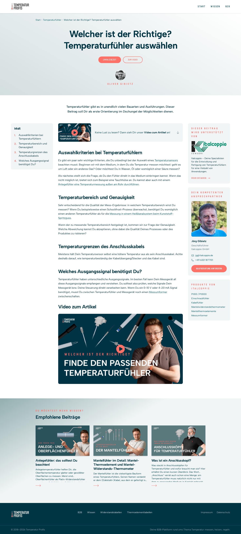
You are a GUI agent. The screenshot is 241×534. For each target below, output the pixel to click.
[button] (120, 349)
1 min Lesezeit (109, 59)
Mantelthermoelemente (203, 311)
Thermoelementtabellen (139, 512)
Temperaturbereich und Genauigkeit (33, 145)
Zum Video (133, 59)
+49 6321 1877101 (204, 260)
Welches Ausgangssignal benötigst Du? (34, 162)
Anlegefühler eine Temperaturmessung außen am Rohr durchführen (98, 184)
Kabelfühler (197, 302)
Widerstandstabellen (111, 512)
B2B (227, 6)
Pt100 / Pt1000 (199, 294)
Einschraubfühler (200, 298)
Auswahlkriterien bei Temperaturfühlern (31, 137)
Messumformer (158, 292)
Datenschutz (223, 512)
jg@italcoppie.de (204, 255)
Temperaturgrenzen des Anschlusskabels (33, 154)
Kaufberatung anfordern (209, 268)
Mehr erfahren (198, 178)
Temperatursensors (166, 160)
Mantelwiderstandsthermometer (208, 307)
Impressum (207, 512)
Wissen (215, 6)
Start (201, 6)
